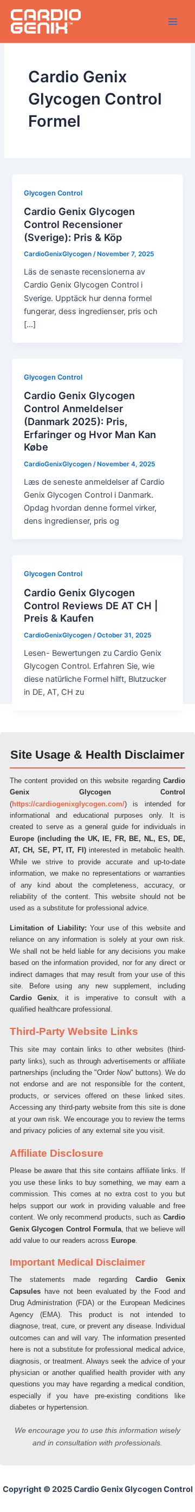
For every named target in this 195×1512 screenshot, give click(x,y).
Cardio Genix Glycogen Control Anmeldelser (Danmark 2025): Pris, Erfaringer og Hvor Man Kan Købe (90, 421)
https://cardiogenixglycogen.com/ (68, 804)
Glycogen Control (53, 193)
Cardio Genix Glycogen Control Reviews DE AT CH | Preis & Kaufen (91, 605)
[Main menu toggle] (172, 21)
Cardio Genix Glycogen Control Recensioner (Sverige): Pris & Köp (79, 224)
